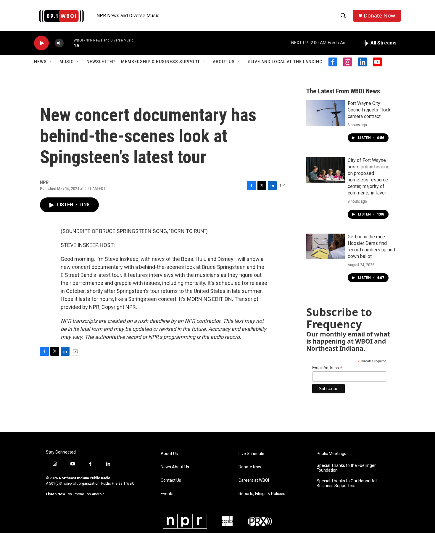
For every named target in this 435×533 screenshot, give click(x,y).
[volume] (59, 43)
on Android (95, 494)
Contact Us (171, 480)
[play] (41, 43)
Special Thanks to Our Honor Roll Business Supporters (347, 483)
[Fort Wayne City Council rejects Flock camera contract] (325, 113)
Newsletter (100, 61)
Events (167, 493)
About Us (224, 61)
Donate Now (379, 15)
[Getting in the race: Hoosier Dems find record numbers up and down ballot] (325, 246)
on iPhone (76, 494)
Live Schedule (251, 453)
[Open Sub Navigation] (51, 61)
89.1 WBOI (127, 483)
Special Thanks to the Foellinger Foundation (346, 468)
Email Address (327, 368)
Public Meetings (331, 453)
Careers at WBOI (254, 480)
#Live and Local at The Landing (285, 61)
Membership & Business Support (160, 61)
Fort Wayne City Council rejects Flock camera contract (369, 109)
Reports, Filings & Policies (262, 493)
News (40, 61)
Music (66, 61)
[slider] (69, 43)
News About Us (175, 467)
